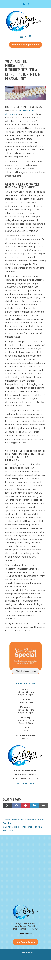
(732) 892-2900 (25, 783)
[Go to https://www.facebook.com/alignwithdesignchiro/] (24, 4)
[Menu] (25, 956)
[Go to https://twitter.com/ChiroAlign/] (28, 4)
